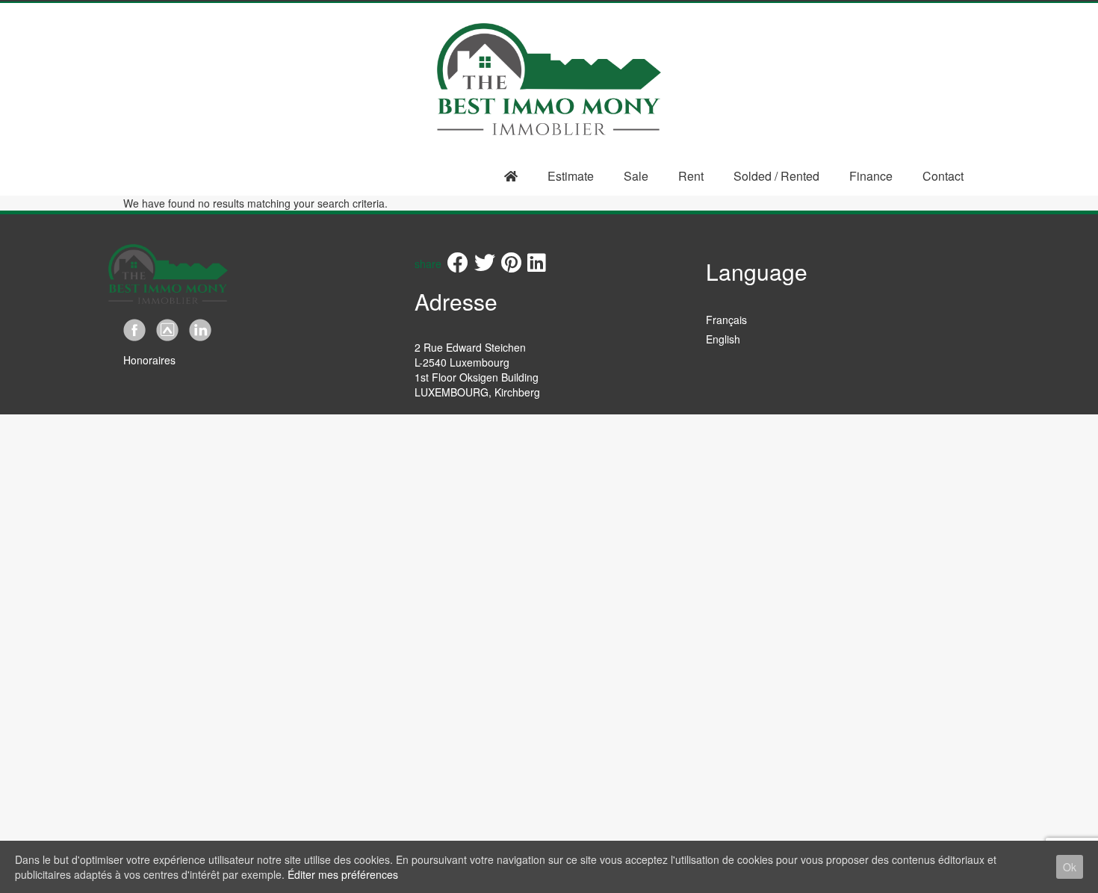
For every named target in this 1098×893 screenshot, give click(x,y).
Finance (871, 175)
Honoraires (149, 359)
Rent (691, 175)
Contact (943, 175)
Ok (1069, 866)
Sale (636, 175)
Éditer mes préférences (343, 874)
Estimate (571, 175)
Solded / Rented (776, 175)
